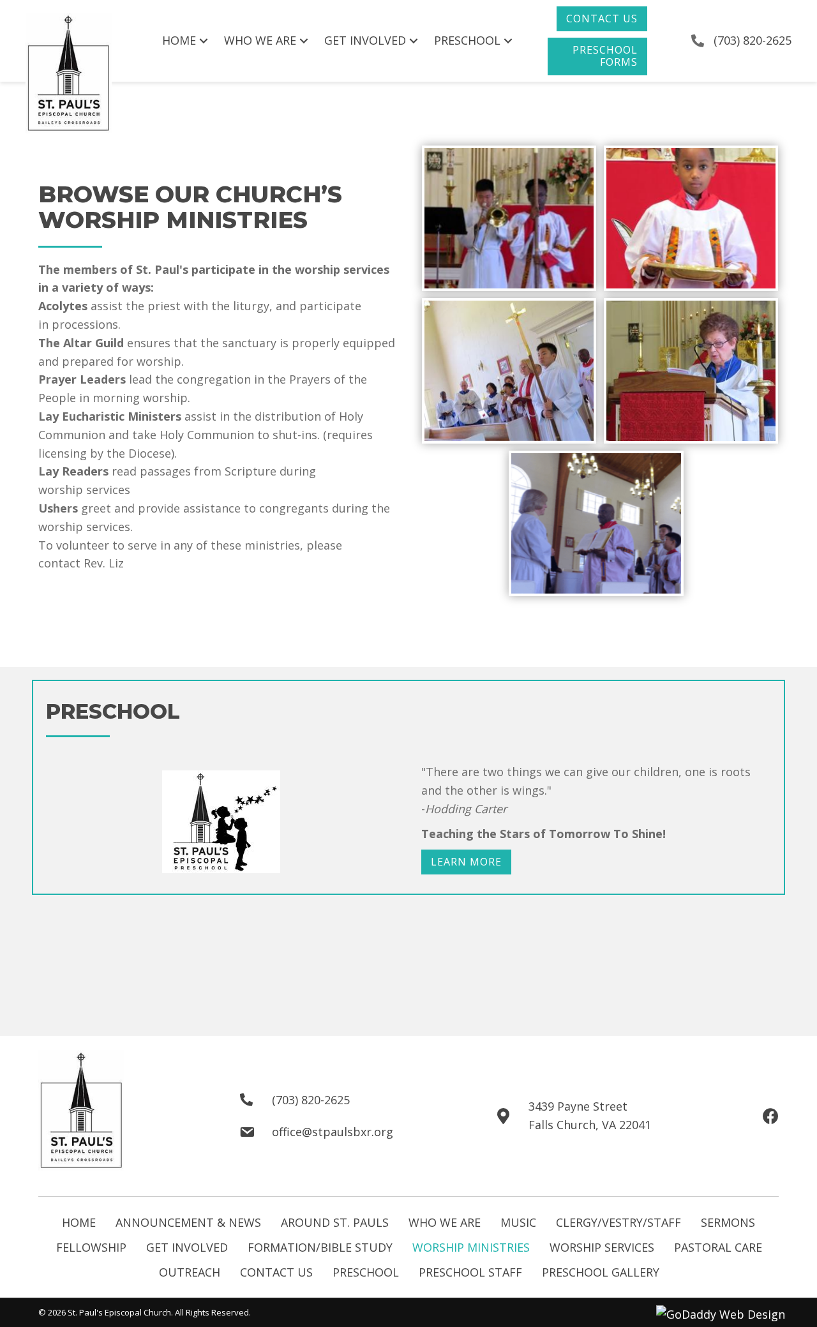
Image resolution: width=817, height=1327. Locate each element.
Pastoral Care (718, 1247)
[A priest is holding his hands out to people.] (596, 523)
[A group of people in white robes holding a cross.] (509, 371)
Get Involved (187, 1247)
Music (518, 1222)
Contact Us (276, 1272)
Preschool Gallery (600, 1272)
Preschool (366, 1272)
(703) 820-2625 (752, 40)
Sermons (728, 1222)
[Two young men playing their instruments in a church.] (509, 218)
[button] (602, 18)
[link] (187, 40)
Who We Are (444, 1222)
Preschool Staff (470, 1272)
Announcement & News (188, 1222)
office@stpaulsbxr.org (332, 1131)
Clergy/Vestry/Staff (618, 1222)
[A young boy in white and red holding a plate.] (691, 218)
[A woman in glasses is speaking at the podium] (691, 371)
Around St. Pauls (335, 1222)
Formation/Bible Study (320, 1247)
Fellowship (91, 1247)
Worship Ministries (471, 1247)
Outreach (189, 1272)
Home (79, 1222)
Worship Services (602, 1247)
